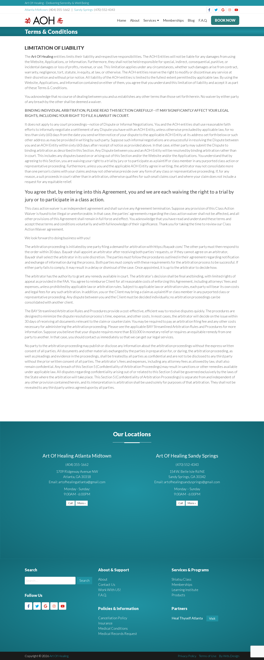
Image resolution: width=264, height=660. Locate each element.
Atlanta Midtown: (37, 9)
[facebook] (209, 10)
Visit (212, 618)
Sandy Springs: (84, 9)
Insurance (105, 623)
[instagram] (229, 10)
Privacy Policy (187, 656)
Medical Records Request (117, 633)
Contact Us (106, 584)
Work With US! (109, 590)
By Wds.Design (229, 656)
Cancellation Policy (112, 618)
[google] (223, 10)
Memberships (173, 20)
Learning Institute (185, 590)
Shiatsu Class (181, 579)
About (135, 20)
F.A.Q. (202, 20)
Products (178, 595)
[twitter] (216, 10)
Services (149, 20)
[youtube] (236, 10)
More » (81, 503)
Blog (191, 20)
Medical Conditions (113, 628)
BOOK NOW (225, 20)
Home (121, 20)
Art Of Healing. (59, 656)
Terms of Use (207, 656)
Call (70, 503)
